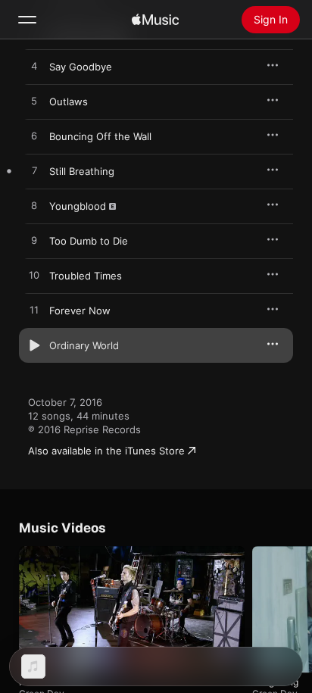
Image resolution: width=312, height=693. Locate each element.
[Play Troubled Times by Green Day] (34, 276)
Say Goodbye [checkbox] (80, 67)
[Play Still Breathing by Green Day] (34, 171)
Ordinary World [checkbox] (84, 345)
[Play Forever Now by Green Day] (34, 310)
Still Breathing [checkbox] (81, 171)
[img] (155, 20)
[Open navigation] (27, 19)
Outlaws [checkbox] (68, 101)
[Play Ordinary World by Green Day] (34, 345)
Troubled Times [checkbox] (85, 276)
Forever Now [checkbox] (80, 310)
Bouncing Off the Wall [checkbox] (100, 136)
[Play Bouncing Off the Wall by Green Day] (34, 136)
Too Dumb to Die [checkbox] (88, 241)
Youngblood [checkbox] (77, 206)
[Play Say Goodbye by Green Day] (34, 66)
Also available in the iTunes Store (106, 451)
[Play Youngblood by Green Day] (34, 206)
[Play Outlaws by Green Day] (34, 101)
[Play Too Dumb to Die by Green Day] (34, 241)
